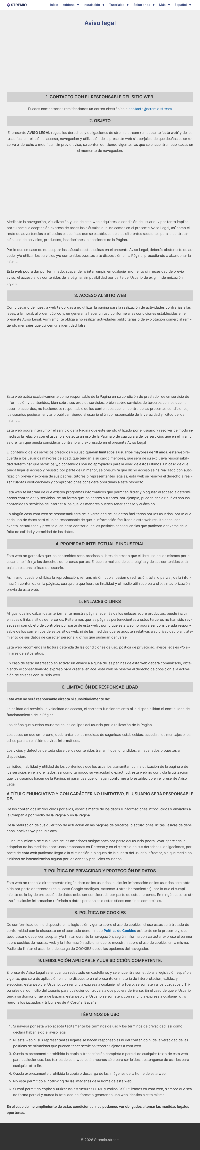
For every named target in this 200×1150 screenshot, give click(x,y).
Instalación (92, 5)
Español (181, 5)
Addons (69, 5)
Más (162, 5)
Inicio (54, 5)
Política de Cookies (120, 931)
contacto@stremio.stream (150, 109)
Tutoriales (116, 5)
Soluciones (141, 5)
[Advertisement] (100, 59)
